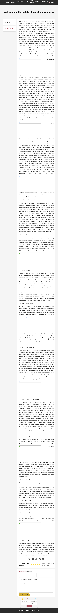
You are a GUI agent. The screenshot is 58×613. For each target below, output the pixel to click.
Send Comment (24, 595)
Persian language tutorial (32, 2)
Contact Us (37, 2)
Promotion (7, 2)
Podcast (13, 2)
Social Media (27, 2)
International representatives (20, 2)
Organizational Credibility (44, 2)
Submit (29, 606)
